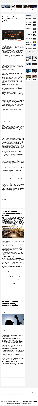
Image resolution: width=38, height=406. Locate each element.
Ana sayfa (3, 209)
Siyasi (7, 209)
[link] (31, 18)
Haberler (5, 209)
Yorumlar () (3, 238)
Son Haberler (28, 15)
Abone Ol (6, 238)
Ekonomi (7, 379)
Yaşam (7, 299)
